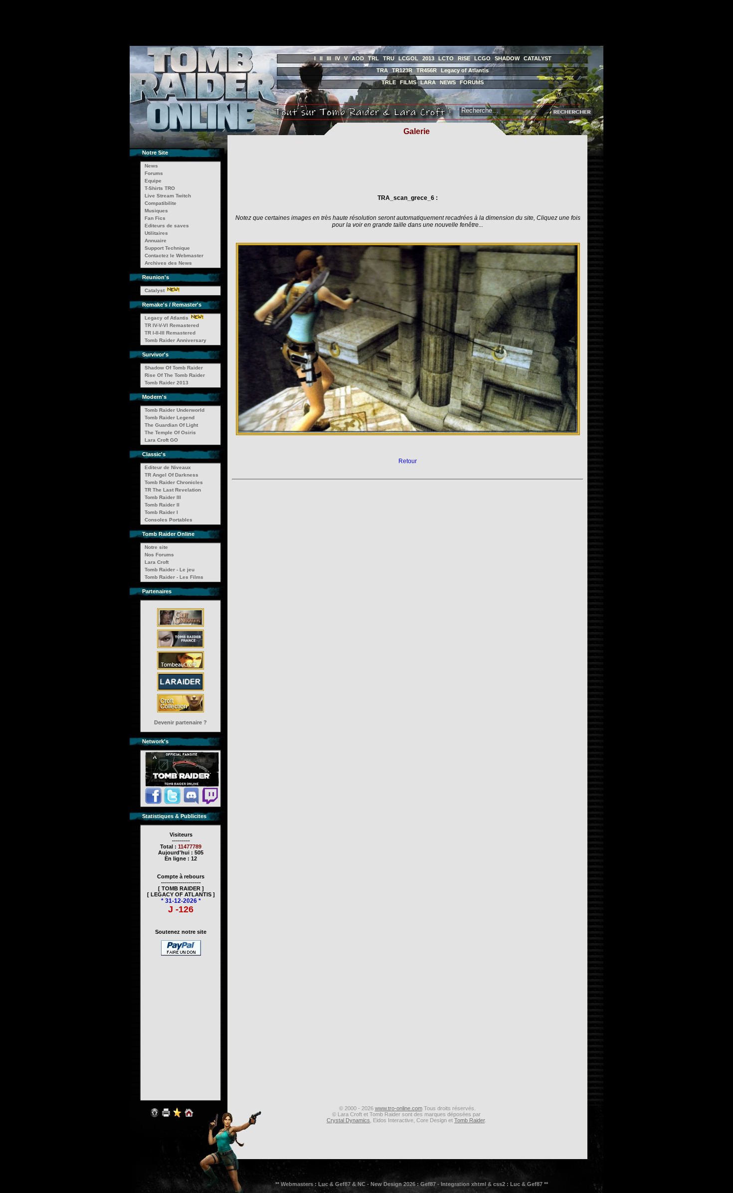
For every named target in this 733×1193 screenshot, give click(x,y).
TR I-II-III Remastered (170, 333)
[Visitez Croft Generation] (180, 626)
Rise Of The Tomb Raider (175, 375)
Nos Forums (159, 554)
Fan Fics (155, 218)
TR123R (402, 70)
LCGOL (408, 58)
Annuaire (156, 240)
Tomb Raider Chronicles (174, 482)
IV (337, 58)
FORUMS (472, 82)
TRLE (388, 82)
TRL (373, 58)
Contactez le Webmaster (174, 255)
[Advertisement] (246, 23)
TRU (388, 58)
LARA (428, 82)
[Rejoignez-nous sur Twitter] (172, 803)
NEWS (448, 82)
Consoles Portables (168, 519)
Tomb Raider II (162, 505)
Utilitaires (156, 233)
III (329, 58)
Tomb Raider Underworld (174, 410)
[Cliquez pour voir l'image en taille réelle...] (407, 434)
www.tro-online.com (398, 1108)
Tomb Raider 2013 (166, 382)
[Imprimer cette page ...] (166, 1118)
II (321, 58)
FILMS (408, 82)
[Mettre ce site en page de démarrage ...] (189, 1118)
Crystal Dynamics (348, 1120)
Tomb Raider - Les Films (174, 577)
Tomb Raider (469, 1120)
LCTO (446, 58)
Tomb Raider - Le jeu (169, 569)
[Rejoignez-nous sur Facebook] (153, 803)
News (151, 166)
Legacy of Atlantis (465, 70)
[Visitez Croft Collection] (180, 712)
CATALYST (537, 58)
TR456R (426, 70)
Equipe (153, 180)
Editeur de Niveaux (168, 467)
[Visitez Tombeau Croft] (180, 669)
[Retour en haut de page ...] (155, 1118)
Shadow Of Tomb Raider (174, 367)
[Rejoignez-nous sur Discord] (191, 803)
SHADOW (507, 58)
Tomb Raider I (161, 512)
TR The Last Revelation (173, 490)
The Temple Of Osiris (170, 432)
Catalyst (155, 290)
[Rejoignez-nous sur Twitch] (210, 803)
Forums (154, 173)
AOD (358, 58)
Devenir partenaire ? (180, 722)
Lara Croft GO (161, 440)
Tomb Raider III (163, 497)
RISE (464, 58)
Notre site (156, 547)
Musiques (156, 210)
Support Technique (167, 248)
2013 (428, 58)
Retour (407, 461)
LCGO (482, 58)
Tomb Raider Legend (169, 417)
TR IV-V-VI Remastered (172, 325)
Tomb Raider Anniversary (175, 340)
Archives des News (168, 263)
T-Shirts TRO (160, 188)
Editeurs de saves (167, 225)
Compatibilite (161, 203)
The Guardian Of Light (171, 425)
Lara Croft (157, 562)
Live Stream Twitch (168, 195)
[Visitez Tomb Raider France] (180, 648)
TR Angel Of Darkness (171, 475)
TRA (382, 70)
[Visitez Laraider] (180, 690)
